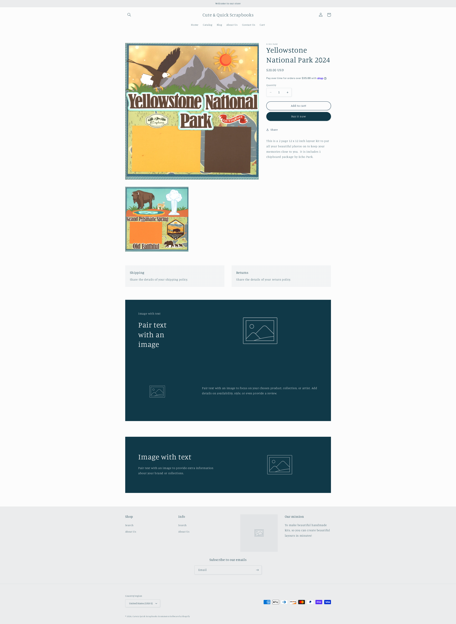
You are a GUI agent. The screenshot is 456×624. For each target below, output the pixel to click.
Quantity (271, 85)
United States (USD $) (141, 603)
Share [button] (274, 129)
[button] (129, 15)
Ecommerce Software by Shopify (174, 616)
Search (129, 525)
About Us (130, 531)
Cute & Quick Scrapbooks (145, 616)
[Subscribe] (257, 570)
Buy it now (298, 116)
